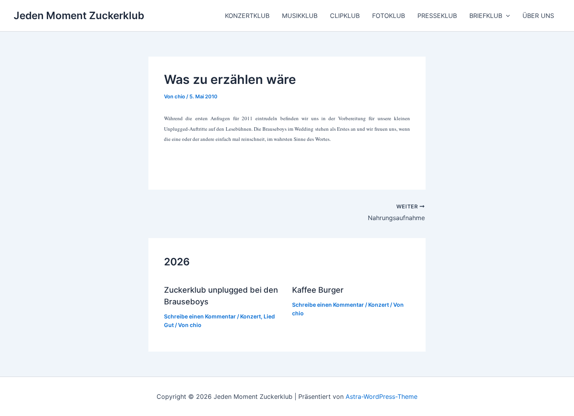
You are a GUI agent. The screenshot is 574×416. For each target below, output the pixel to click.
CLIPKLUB (345, 16)
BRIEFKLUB (485, 16)
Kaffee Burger (318, 290)
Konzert (250, 316)
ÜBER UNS (538, 16)
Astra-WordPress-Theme (381, 396)
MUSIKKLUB (299, 16)
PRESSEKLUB (437, 16)
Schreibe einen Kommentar (200, 316)
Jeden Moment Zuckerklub (79, 15)
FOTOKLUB (388, 16)
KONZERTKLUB (247, 16)
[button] (506, 15)
